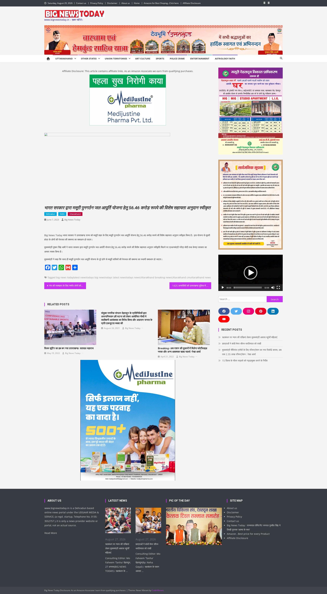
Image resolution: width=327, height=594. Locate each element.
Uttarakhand (64, 58)
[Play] (222, 287)
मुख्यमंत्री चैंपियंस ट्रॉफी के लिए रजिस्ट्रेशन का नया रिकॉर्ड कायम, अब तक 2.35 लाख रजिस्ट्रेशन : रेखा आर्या (252, 352)
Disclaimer (112, 3)
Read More (50, 533)
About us (125, 3)
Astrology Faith (225, 58)
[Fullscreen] (278, 287)
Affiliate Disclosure (192, 3)
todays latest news (115, 277)
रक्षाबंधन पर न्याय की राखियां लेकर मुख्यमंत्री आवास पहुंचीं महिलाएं (249, 337)
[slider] (248, 287)
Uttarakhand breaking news (156, 277)
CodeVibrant (158, 590)
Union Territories (116, 58)
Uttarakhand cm (181, 277)
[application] (250, 273)
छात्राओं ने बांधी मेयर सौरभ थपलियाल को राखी (241, 343)
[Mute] (273, 287)
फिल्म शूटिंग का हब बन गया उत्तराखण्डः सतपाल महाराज (69, 348)
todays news (133, 277)
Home (137, 3)
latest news (79, 277)
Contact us (81, 3)
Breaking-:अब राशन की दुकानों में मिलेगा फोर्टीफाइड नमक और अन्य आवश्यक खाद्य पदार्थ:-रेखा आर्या (182, 350)
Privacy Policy (96, 3)
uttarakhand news (200, 277)
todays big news (95, 277)
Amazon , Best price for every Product (248, 533)
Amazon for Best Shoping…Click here (161, 3)
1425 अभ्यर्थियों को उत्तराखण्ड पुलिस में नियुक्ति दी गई (191, 285)
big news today (64, 277)
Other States (89, 58)
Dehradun (50, 214)
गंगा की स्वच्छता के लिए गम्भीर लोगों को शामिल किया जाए (67, 285)
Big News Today (72, 219)
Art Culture (142, 58)
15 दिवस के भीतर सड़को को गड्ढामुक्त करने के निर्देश (245, 360)
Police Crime (177, 58)
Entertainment (199, 58)
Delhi (62, 214)
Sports (160, 58)
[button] (250, 273)
